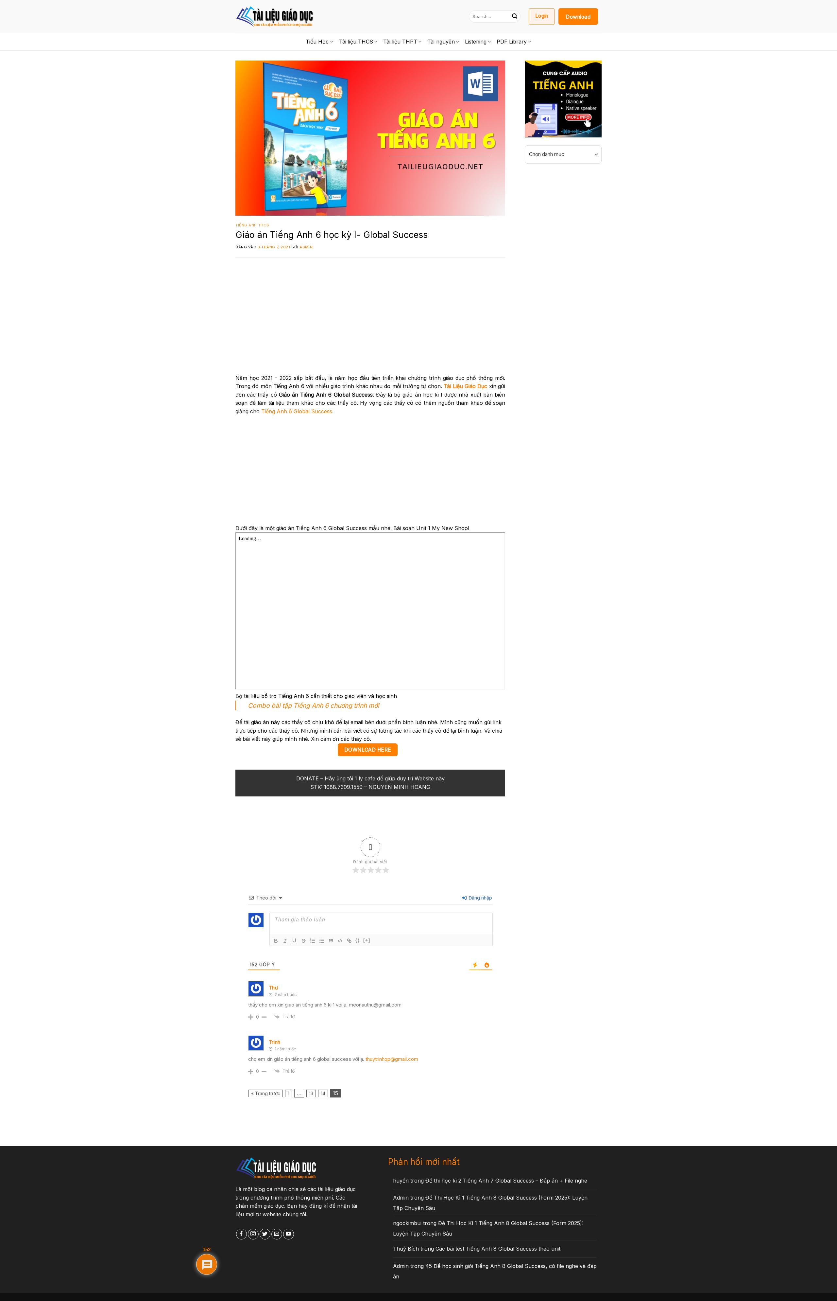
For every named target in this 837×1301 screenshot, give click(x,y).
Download (578, 17)
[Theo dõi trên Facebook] (241, 1234)
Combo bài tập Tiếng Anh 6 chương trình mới (313, 705)
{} (357, 940)
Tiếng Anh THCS (252, 225)
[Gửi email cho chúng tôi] (276, 1234)
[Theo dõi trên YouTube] (288, 1234)
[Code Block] (340, 941)
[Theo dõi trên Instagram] (253, 1234)
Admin (306, 247)
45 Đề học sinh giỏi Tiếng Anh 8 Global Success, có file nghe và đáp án (495, 1271)
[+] (366, 940)
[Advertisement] (370, 319)
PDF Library (512, 41)
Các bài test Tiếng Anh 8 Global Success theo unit (498, 1248)
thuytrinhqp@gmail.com (392, 1059)
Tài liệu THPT (400, 41)
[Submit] (514, 16)
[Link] (349, 941)
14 (323, 1093)
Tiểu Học (317, 41)
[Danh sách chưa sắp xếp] (321, 941)
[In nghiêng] (285, 941)
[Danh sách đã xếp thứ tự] (312, 941)
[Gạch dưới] (294, 941)
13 (311, 1093)
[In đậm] (276, 941)
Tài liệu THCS (356, 41)
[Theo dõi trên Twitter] (265, 1234)
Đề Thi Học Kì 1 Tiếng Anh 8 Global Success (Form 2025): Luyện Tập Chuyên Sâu (490, 1202)
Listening (476, 41)
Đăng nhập (479, 897)
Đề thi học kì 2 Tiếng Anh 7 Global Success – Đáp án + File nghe (506, 1180)
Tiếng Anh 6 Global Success (296, 411)
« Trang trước (265, 1093)
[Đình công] (303, 941)
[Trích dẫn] (330, 941)
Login (541, 16)
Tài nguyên (441, 41)
